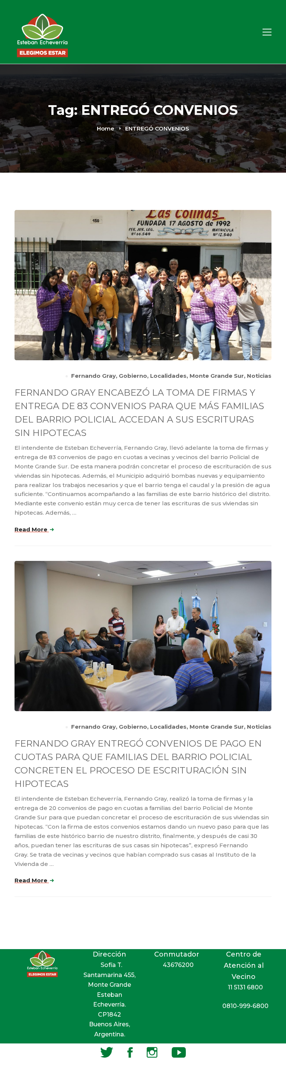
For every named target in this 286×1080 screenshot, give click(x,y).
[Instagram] (152, 1052)
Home (105, 128)
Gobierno (133, 375)
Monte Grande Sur (217, 375)
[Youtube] (178, 1052)
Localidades (168, 375)
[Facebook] (130, 1052)
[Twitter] (106, 1052)
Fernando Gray (93, 375)
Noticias (259, 375)
